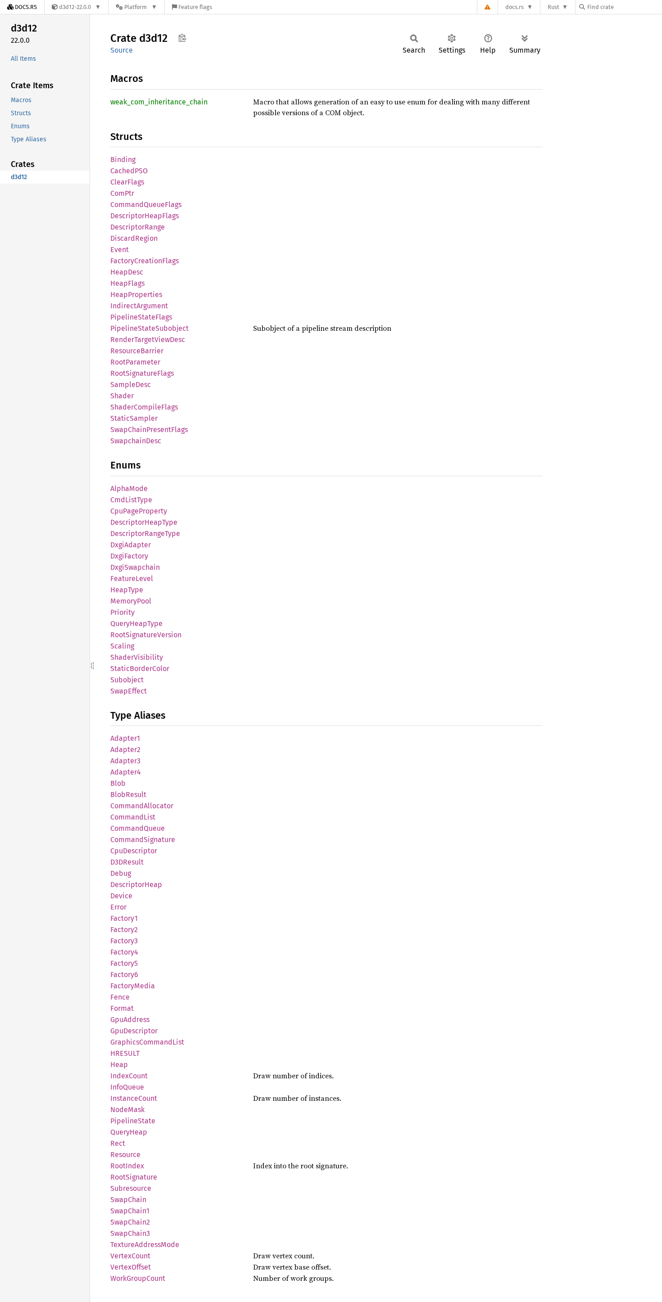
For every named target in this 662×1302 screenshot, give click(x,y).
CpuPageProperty (138, 511)
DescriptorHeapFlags (144, 216)
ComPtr (122, 193)
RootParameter (135, 362)
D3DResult (127, 862)
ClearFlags (127, 182)
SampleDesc (130, 384)
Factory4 (124, 952)
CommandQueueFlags (145, 204)
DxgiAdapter (130, 545)
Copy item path (182, 37)
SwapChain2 (130, 1222)
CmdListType (131, 500)
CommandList (132, 817)
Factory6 (124, 974)
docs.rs (514, 7)
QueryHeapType (136, 623)
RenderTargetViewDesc (147, 339)
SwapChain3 (130, 1233)
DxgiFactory (129, 556)
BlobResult (128, 794)
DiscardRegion (134, 238)
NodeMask (127, 1109)
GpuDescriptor (134, 1031)
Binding (123, 159)
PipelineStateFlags (141, 317)
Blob (118, 783)
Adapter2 (125, 749)
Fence (120, 997)
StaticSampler (134, 418)
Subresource (130, 1188)
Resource (125, 1154)
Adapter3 (125, 761)
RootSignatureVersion (145, 635)
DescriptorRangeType (145, 533)
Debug (120, 873)
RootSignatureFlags (142, 373)
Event (119, 249)
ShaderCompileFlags (144, 407)
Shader (122, 396)
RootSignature (133, 1177)
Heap (119, 1064)
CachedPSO (129, 171)
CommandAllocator (141, 806)
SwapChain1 (130, 1211)
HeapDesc (126, 272)
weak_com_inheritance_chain (159, 102)
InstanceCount (133, 1098)
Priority (122, 612)
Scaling (122, 646)
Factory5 (124, 963)
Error (118, 907)
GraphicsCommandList (147, 1042)
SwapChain (128, 1199)
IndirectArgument (139, 306)
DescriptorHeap (136, 884)
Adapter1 (125, 738)
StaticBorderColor (139, 668)
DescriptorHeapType (143, 522)
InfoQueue (127, 1087)
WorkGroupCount (137, 1278)
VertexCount (130, 1256)
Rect (117, 1143)
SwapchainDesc (135, 441)
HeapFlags (127, 283)
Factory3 (124, 941)
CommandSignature (142, 839)
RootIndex (127, 1166)
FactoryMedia (132, 986)
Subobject (127, 680)
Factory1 (124, 918)
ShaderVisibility (136, 657)
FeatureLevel (131, 578)
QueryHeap (128, 1132)
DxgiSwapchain (135, 567)
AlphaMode (129, 488)
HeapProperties (136, 294)
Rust (553, 7)
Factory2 (124, 929)
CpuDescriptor (133, 851)
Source (121, 50)
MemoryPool (130, 601)
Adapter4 (125, 772)
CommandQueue (137, 828)
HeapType (126, 590)
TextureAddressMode (144, 1244)
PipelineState (132, 1121)
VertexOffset (130, 1267)
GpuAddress (130, 1019)
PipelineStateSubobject (149, 328)
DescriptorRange (137, 227)
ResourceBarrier (136, 351)
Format (122, 1008)
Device (121, 896)
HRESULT (125, 1053)
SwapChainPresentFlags (149, 429)
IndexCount (129, 1076)
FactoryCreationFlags (144, 261)
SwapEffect (128, 691)
